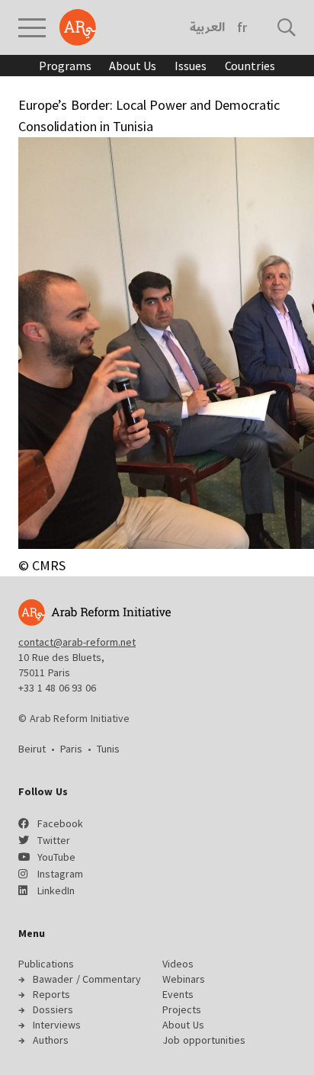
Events (178, 994)
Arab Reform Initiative (77, 27)
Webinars (183, 979)
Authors (51, 1040)
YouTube (56, 857)
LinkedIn (56, 890)
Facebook (60, 823)
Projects (181, 1009)
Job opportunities (203, 1040)
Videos (178, 964)
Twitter (53, 840)
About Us (132, 65)
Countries (250, 65)
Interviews (57, 1025)
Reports (51, 994)
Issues (190, 65)
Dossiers (53, 1009)
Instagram (60, 874)
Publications (46, 964)
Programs (65, 65)
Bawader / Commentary (87, 979)
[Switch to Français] (242, 27)
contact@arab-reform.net (77, 642)
